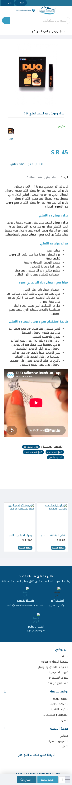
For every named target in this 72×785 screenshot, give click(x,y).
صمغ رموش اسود (33, 452)
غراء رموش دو (31, 447)
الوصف (64, 178)
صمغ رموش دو (55, 452)
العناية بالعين (55, 457)
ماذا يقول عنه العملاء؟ (41, 178)
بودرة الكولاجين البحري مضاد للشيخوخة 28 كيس (18, 535)
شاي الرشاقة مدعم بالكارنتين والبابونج (51, 535)
